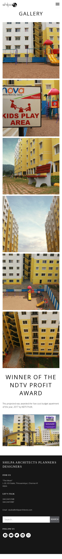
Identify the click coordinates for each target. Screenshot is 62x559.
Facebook (5, 534)
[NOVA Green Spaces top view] (31, 340)
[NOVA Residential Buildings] (31, 224)
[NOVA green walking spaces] (31, 166)
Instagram (28, 534)
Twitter (17, 534)
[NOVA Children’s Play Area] (31, 50)
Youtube (11, 534)
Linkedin (22, 534)
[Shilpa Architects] (11, 5)
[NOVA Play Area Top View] (31, 282)
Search (55, 519)
